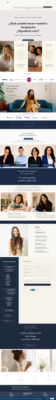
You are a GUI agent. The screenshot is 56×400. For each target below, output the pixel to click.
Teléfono (25, 269)
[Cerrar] (54, 398)
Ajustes (48, 398)
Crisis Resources (10, 310)
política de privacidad (38, 398)
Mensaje (25, 275)
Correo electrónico (26, 272)
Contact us (29, 76)
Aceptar (52, 398)
